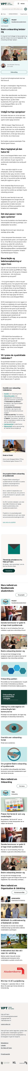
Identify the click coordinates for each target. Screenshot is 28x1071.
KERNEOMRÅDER (13, 14)
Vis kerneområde (19, 892)
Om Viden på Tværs (6, 1048)
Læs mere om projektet (9, 522)
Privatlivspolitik (5, 1054)
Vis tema (21, 786)
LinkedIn (3, 1045)
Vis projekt (21, 595)
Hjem (4, 14)
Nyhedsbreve (4, 1043)
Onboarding (14, 72)
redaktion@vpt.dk (5, 1024)
